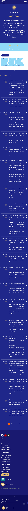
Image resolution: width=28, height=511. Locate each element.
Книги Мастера (5, 457)
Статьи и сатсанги (6, 461)
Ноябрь (12, 65)
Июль (4, 63)
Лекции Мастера (5, 459)
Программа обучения (6, 444)
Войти (3, 2)
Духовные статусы (6, 447)
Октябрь (5, 65)
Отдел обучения (5, 467)
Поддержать (5, 474)
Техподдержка (5, 471)
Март (19, 58)
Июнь (17, 61)
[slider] (1, 502)
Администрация (5, 469)
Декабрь (20, 65)
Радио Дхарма (9, 484)
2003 (4, 55)
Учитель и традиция (6, 442)
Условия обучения (6, 449)
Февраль (12, 58)
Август (10, 63)
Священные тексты (6, 455)
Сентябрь (19, 63)
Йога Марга (9, 479)
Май (11, 61)
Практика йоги (5, 445)
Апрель (4, 61)
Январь (4, 58)
